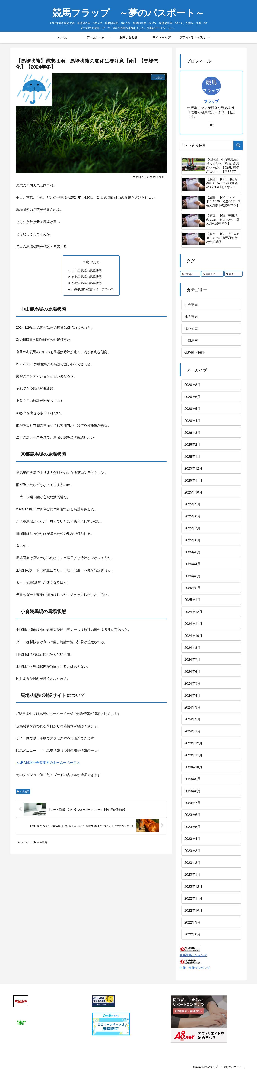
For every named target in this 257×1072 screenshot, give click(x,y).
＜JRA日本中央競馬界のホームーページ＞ (48, 762)
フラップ (211, 101)
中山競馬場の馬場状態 (87, 270)
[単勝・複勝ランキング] (190, 960)
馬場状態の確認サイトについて (93, 289)
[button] (238, 145)
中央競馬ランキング (193, 955)
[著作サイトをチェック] (211, 124)
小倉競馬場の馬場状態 (87, 282)
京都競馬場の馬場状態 (87, 276)
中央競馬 (24, 791)
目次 (85, 261)
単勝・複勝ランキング (195, 967)
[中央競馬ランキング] (190, 948)
